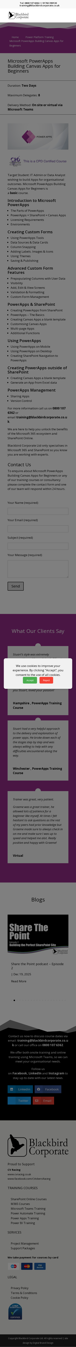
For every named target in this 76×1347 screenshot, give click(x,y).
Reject (46, 680)
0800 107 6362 (32, 3)
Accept (30, 680)
